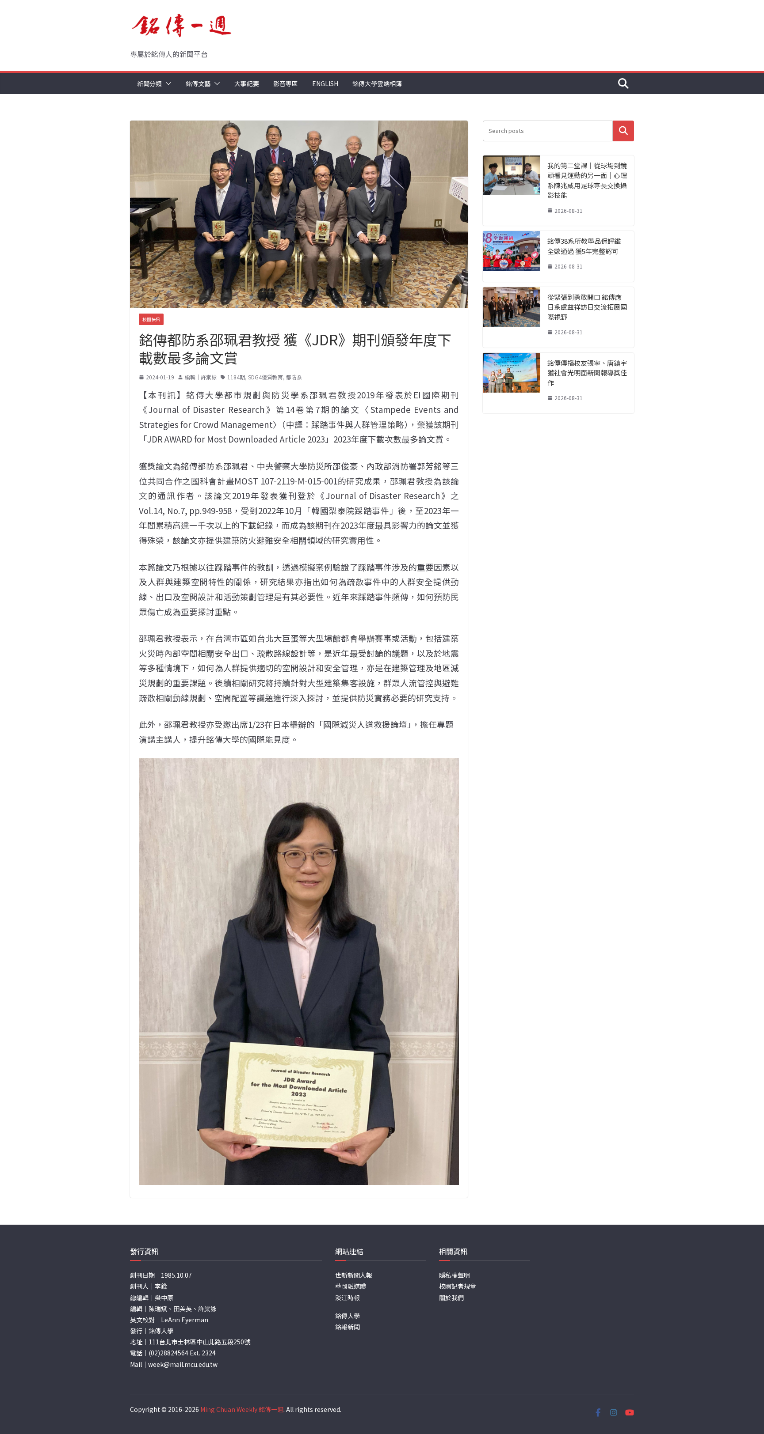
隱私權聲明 (454, 1275)
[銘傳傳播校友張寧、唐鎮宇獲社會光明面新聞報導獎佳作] (511, 383)
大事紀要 (246, 83)
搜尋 (623, 131)
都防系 (294, 377)
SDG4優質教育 (265, 377)
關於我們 (451, 1297)
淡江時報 (347, 1297)
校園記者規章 (457, 1286)
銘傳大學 (347, 1315)
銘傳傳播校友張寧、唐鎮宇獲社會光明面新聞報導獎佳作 (587, 372)
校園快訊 (151, 319)
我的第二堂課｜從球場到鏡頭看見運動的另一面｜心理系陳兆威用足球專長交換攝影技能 (587, 180)
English (325, 83)
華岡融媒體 (350, 1286)
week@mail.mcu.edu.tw (183, 1364)
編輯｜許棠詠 (201, 377)
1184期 (236, 377)
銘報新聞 (347, 1326)
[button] (167, 83)
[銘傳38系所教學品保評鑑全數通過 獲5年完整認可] (511, 256)
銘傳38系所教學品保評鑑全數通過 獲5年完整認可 (584, 246)
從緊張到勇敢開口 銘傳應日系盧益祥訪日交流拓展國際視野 (587, 307)
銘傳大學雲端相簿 (377, 83)
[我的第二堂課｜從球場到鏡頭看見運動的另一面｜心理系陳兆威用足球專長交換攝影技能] (511, 190)
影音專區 (285, 83)
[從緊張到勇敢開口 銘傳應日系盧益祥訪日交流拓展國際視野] (511, 317)
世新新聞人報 (353, 1275)
